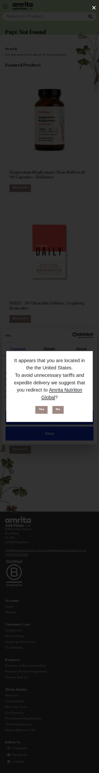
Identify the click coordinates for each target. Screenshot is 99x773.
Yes (41, 409)
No (58, 409)
